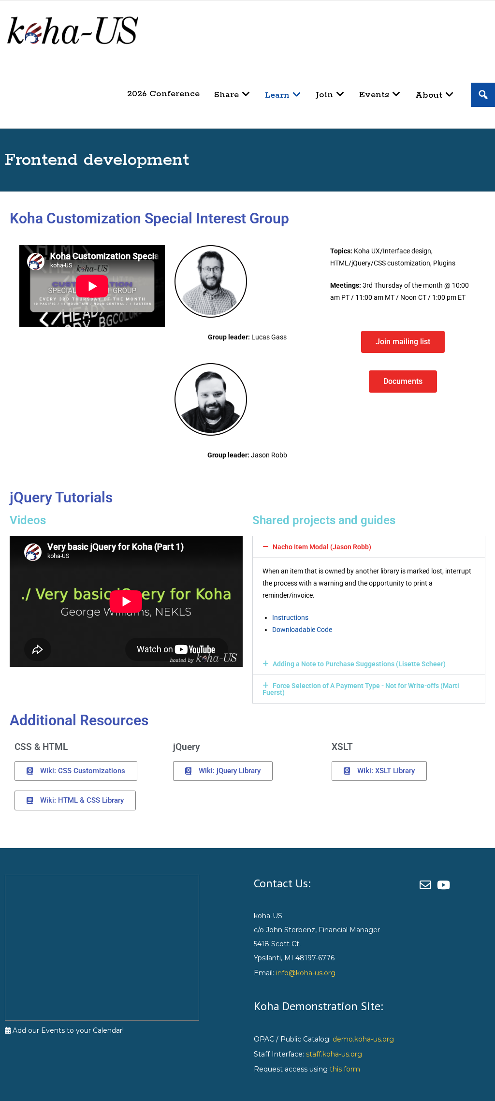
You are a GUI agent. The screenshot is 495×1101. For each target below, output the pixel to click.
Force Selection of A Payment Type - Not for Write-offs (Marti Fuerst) (360, 689)
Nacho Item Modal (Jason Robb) (322, 547)
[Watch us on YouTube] (445, 885)
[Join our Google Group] (428, 885)
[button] (369, 547)
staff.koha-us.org (334, 1054)
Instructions (290, 617)
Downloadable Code (302, 629)
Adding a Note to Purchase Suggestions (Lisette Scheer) (359, 664)
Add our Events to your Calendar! (67, 1030)
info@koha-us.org (305, 973)
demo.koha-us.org (363, 1039)
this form (345, 1069)
